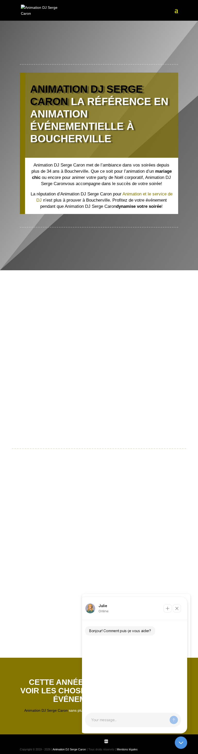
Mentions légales (127, 749)
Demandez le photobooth (36, 507)
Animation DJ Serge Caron (69, 749)
